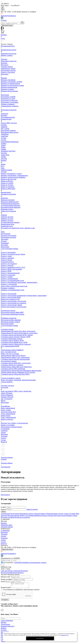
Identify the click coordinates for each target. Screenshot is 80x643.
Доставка (4, 436)
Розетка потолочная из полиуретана (13, 307)
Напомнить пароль (26, 514)
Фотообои (4, 245)
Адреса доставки (70, 514)
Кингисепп (5, 632)
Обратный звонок (7, 25)
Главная (3, 459)
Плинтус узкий (6, 256)
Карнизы (4, 63)
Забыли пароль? (32, 509)
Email (3, 581)
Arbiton (3, 157)
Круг (2, 166)
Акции (3, 432)
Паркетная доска (7, 226)
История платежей (7, 517)
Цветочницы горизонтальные (11, 427)
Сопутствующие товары (9, 248)
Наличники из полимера (9, 102)
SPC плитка (5, 128)
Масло (3, 400)
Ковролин (4, 198)
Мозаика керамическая (9, 87)
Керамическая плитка (8, 50)
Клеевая (4, 125)
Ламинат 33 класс (7, 218)
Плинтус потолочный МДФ (11, 297)
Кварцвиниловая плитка (9, 132)
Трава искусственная (8, 211)
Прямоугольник (6, 170)
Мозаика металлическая (9, 91)
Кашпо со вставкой (7, 425)
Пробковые (5, 243)
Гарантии (4, 430)
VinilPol (3, 143)
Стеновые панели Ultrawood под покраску (16, 344)
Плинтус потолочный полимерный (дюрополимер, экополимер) (24, 295)
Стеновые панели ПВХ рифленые (13, 369)
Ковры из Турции (7, 185)
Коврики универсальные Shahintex (13, 177)
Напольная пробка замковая (11, 320)
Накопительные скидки (54, 514)
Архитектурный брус (8, 412)
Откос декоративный (8, 417)
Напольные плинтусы (8, 61)
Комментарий (6, 587)
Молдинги (4, 65)
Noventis (4, 153)
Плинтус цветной (7, 265)
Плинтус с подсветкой (9, 284)
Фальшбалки (5, 406)
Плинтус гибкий (7, 277)
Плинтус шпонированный (10, 273)
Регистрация (15, 514)
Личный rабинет (7, 463)
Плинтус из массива (8, 275)
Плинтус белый (6, 260)
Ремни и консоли (7, 419)
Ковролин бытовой (7, 200)
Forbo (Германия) (7, 395)
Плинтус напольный (8, 252)
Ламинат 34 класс (7, 220)
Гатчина (4, 630)
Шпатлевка (5, 402)
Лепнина (4, 59)
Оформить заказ (6, 525)
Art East (3, 138)
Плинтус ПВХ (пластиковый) (11, 269)
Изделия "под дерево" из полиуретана (14, 423)
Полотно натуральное (8, 235)
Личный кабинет (40, 514)
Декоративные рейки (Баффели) (12, 350)
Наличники (5, 95)
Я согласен (40, 638)
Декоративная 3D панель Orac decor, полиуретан (18, 331)
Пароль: (3, 509)
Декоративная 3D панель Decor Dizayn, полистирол (19, 333)
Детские (4, 172)
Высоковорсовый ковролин (10, 207)
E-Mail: (3, 507)
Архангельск (5, 624)
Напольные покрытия (8, 110)
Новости (4, 442)
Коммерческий (6, 119)
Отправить (5, 599)
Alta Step (4, 158)
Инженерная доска (7, 224)
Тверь (3, 641)
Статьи (3, 440)
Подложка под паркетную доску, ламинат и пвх (18, 228)
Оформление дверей (8, 68)
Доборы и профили (8, 104)
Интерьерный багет (8, 46)
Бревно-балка (5, 415)
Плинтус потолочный (8, 294)
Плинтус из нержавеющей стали (12, 280)
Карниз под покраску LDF (10, 299)
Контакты (4, 434)
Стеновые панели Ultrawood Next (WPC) (15, 374)
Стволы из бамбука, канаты (10, 378)
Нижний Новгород (7, 626)
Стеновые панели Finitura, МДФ (12, 340)
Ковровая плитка (7, 209)
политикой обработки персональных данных (30, 562)
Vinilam (3, 149)
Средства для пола (7, 385)
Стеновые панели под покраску (12, 365)
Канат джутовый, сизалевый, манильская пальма (18, 380)
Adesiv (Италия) (6, 393)
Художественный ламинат (10, 222)
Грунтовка (4, 387)
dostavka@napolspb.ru (8, 16)
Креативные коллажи (8, 237)
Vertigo (3, 147)
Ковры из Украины (7, 187)
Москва (3, 622)
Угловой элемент (7, 67)
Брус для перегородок (8, 352)
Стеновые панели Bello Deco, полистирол (16, 363)
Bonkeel (3, 160)
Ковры (3, 164)
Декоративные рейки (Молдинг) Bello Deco (16, 367)
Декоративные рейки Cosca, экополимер (15, 357)
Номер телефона (7, 579)
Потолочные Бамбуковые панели (12, 314)
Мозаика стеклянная (8, 80)
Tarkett (3, 145)
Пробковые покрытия (8, 318)
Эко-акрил (4, 239)
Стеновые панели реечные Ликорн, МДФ (15, 337)
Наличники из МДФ (8, 97)
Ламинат (4, 215)
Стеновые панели (7, 329)
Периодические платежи (45, 515)
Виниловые (5, 247)
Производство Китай (8, 194)
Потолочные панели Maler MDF (12, 312)
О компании (5, 429)
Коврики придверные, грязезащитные (14, 175)
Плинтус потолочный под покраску (13, 303)
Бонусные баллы (60, 515)
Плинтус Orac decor (8, 72)
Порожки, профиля (7, 288)
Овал (2, 168)
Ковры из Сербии (7, 183)
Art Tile (3, 140)
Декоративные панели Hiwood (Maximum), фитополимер (21, 370)
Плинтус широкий (7, 258)
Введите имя (6, 577)
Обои (3, 232)
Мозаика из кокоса (7, 89)
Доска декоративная (8, 414)
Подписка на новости (22, 517)
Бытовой (4, 115)
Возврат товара (71, 515)
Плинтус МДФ (6, 271)
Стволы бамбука (6, 382)
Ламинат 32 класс (7, 217)
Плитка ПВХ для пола (9, 123)
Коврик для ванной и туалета (11, 173)
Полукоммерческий (8, 117)
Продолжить (5, 495)
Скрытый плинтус (7, 262)
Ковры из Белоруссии (8, 179)
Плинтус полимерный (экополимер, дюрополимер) (19, 282)
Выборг (3, 628)
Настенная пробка (7, 324)
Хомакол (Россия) (7, 397)
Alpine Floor (5, 155)
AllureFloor (5, 134)
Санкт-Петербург (7, 620)
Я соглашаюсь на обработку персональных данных (21, 589)
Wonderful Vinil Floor (8, 151)
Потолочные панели (8, 310)
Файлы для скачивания (28, 515)
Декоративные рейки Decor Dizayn (13, 355)
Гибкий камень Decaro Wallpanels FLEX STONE (18, 372)
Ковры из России (7, 181)
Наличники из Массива (9, 100)
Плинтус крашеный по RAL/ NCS (13, 267)
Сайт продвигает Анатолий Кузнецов (14, 571)
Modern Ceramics (7, 55)
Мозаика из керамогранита (10, 83)
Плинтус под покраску (9, 263)
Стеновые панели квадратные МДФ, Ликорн (17, 335)
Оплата (3, 438)
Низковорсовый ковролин (10, 203)
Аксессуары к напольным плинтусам (14, 286)
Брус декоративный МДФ (10, 346)
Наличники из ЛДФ (8, 98)
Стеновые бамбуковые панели (11, 339)
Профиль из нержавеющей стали (12, 290)
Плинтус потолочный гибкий (11, 305)
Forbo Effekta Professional (9, 142)
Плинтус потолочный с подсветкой (13, 301)
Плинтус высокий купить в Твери (13, 254)
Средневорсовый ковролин (10, 205)
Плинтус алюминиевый (9, 279)
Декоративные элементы (9, 106)
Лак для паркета (6, 399)
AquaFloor (4, 136)
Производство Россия (8, 53)
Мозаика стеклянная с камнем (11, 82)
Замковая (4, 127)
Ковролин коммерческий (10, 202)
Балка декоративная (8, 408)
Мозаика (4, 78)
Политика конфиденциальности (12, 572)
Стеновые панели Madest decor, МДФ (14, 342)
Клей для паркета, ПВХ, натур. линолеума (16, 391)
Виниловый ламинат (8, 130)
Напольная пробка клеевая (10, 322)
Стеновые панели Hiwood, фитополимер (15, 359)
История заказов (13, 515)
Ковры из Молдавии (8, 188)
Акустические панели (8, 361)
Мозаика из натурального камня (12, 85)
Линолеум (4, 113)
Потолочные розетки (8, 70)
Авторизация (5, 467)
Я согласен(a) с (24, 562)
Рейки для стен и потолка (10, 354)
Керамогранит (6, 192)
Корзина (4, 523)
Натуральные (5, 233)
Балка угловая (6, 410)
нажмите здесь (64, 635)
